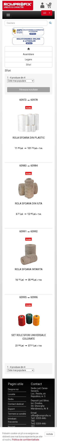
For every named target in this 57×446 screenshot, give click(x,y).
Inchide (49, 434)
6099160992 (28, 231)
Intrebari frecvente (13, 420)
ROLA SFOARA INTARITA (28, 269)
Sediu (11, 399)
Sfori (28, 64)
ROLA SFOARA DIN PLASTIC (29, 137)
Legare (28, 59)
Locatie (11, 394)
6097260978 (28, 99)
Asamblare (28, 54)
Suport (11, 409)
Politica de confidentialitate (25, 439)
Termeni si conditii (17, 414)
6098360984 (28, 165)
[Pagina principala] (28, 49)
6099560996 (28, 297)
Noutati (11, 426)
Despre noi (13, 389)
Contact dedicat (16, 404)
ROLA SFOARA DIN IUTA (28, 203)
